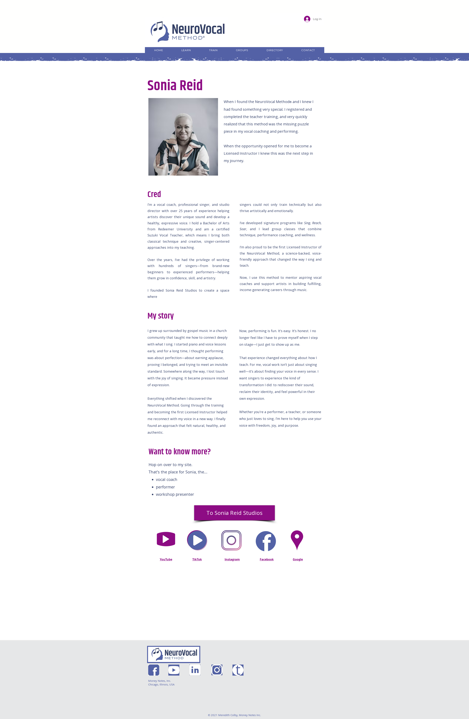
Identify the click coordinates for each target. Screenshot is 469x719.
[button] (186, 50)
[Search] (320, 24)
